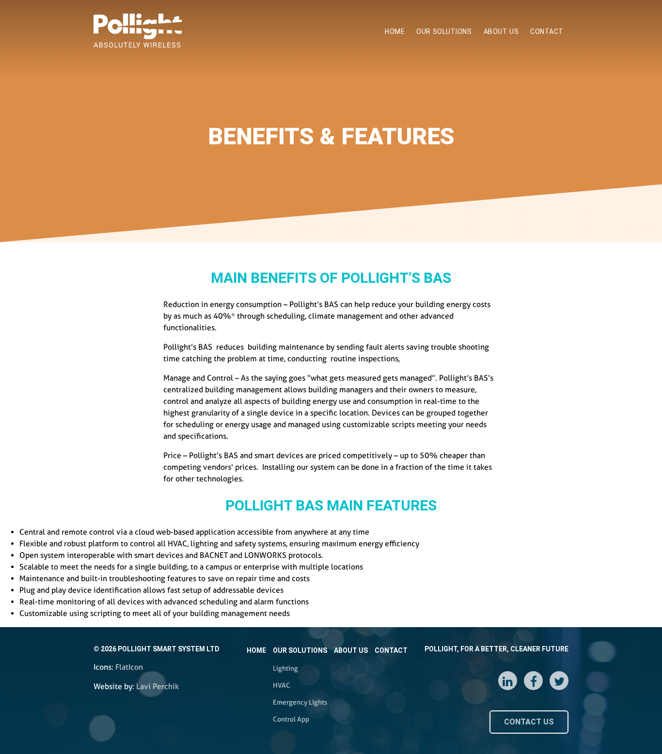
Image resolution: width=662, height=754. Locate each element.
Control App (440, 140)
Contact (547, 31)
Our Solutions (444, 31)
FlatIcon (129, 667)
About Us (501, 31)
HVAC (430, 98)
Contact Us (529, 721)
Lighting (434, 77)
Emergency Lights (449, 119)
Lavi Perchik (157, 686)
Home (395, 31)
